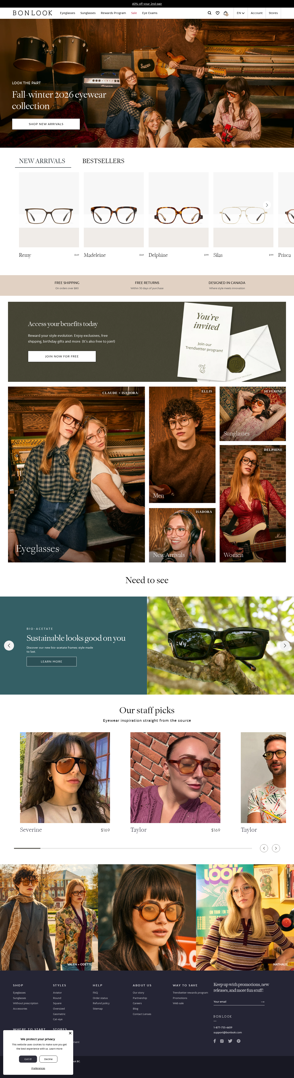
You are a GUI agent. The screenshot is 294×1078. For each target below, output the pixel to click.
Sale (134, 13)
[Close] (70, 1033)
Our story (138, 992)
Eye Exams (149, 13)
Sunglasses (88, 13)
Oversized (59, 1008)
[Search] (209, 13)
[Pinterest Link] (238, 1042)
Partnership (140, 998)
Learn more (55, 1048)
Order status (100, 998)
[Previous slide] (24, 204)
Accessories (20, 1008)
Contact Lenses (142, 1014)
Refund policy (101, 1003)
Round (57, 998)
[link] (147, 83)
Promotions (180, 998)
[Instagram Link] (221, 1042)
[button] (27, 848)
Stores (273, 13)
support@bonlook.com (228, 1032)
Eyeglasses (67, 13)
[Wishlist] (217, 13)
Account (257, 13)
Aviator (57, 992)
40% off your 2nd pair (147, 4)
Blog (135, 1008)
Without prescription (25, 1003)
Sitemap (98, 1008)
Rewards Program (113, 13)
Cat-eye (57, 1019)
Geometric (59, 1014)
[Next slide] (267, 204)
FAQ (95, 992)
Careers (137, 1003)
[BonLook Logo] (32, 13)
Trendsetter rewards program (190, 992)
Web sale (178, 1003)
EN (239, 13)
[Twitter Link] (230, 1042)
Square (57, 1003)
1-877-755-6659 (223, 1027)
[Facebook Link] (215, 1042)
